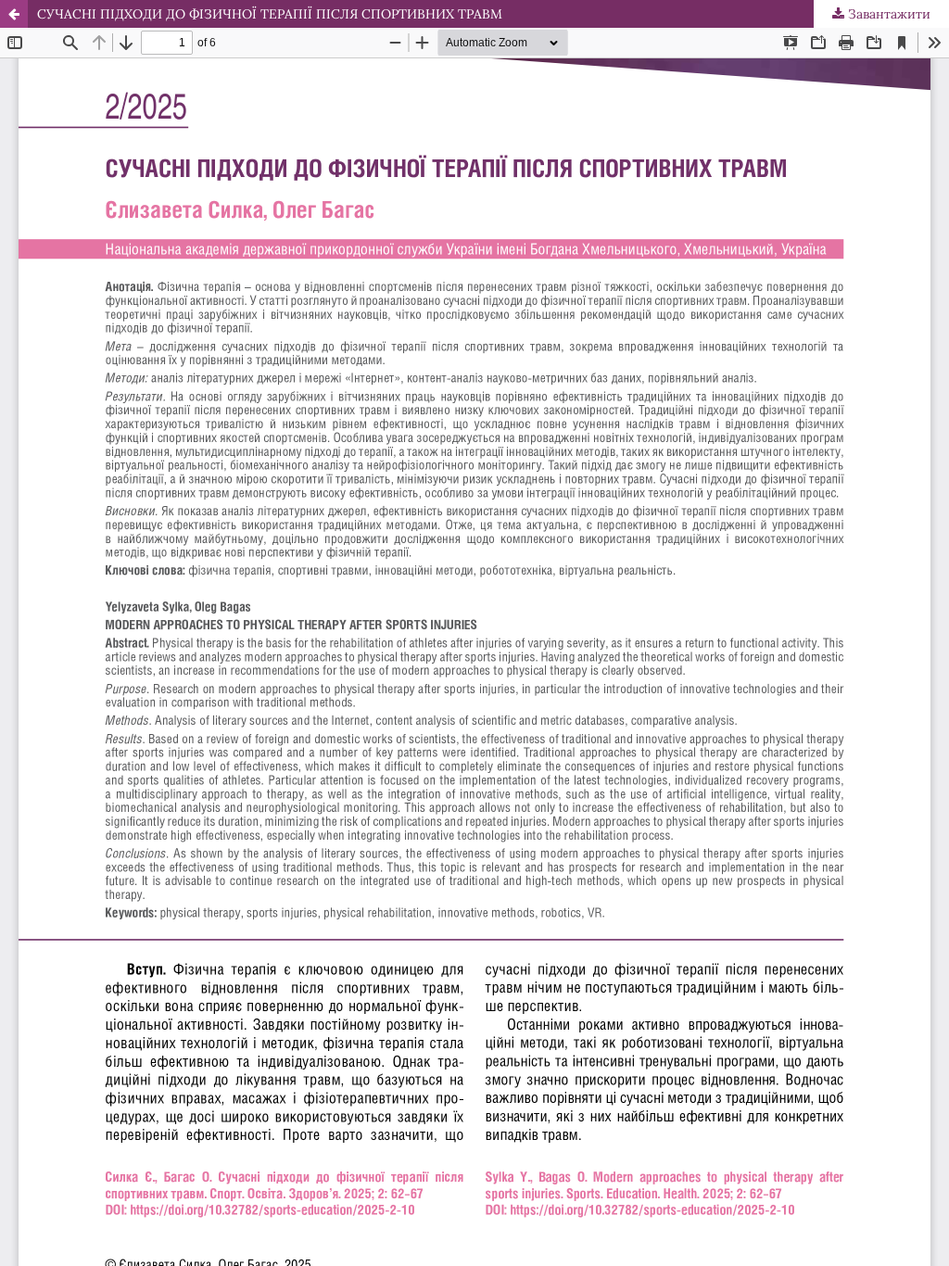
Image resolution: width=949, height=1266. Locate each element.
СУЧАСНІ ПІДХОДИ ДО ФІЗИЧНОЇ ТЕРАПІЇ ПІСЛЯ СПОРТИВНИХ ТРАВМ (269, 14)
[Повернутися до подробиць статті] (14, 14)
